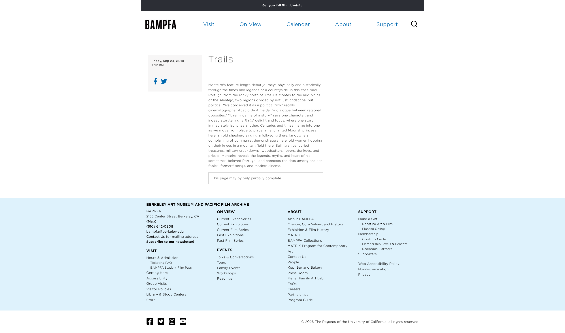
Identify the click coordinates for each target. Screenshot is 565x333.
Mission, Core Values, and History (315, 224)
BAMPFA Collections (305, 240)
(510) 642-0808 (159, 226)
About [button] (343, 24)
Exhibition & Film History (308, 230)
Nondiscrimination (373, 269)
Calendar (298, 24)
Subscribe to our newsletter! (170, 241)
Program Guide (300, 300)
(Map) (151, 221)
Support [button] (387, 24)
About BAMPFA (301, 219)
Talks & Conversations (235, 257)
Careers (294, 289)
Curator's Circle (374, 239)
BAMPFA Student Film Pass (171, 267)
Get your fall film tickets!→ (282, 5)
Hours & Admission (162, 258)
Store (150, 300)
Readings (224, 278)
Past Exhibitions (230, 235)
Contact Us (155, 236)
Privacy (364, 274)
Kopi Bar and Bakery (305, 267)
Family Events (228, 268)
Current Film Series (233, 230)
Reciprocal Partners (377, 249)
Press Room (298, 273)
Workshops (226, 273)
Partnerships (298, 294)
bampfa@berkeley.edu (165, 231)
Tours (221, 262)
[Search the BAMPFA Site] (417, 24)
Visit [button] (209, 24)
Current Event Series (234, 219)
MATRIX (294, 235)
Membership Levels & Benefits (384, 244)
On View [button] (250, 24)
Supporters (367, 254)
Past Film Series (230, 240)
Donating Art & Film (377, 224)
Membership (368, 234)
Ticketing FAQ (161, 262)
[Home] (165, 24)
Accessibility (157, 278)
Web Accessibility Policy (378, 264)
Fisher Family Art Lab (306, 278)
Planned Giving (373, 228)
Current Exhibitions (233, 224)
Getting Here (157, 273)
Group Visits (156, 283)
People (293, 262)
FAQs (292, 284)
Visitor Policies (158, 289)
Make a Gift (367, 219)
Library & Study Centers (166, 294)
